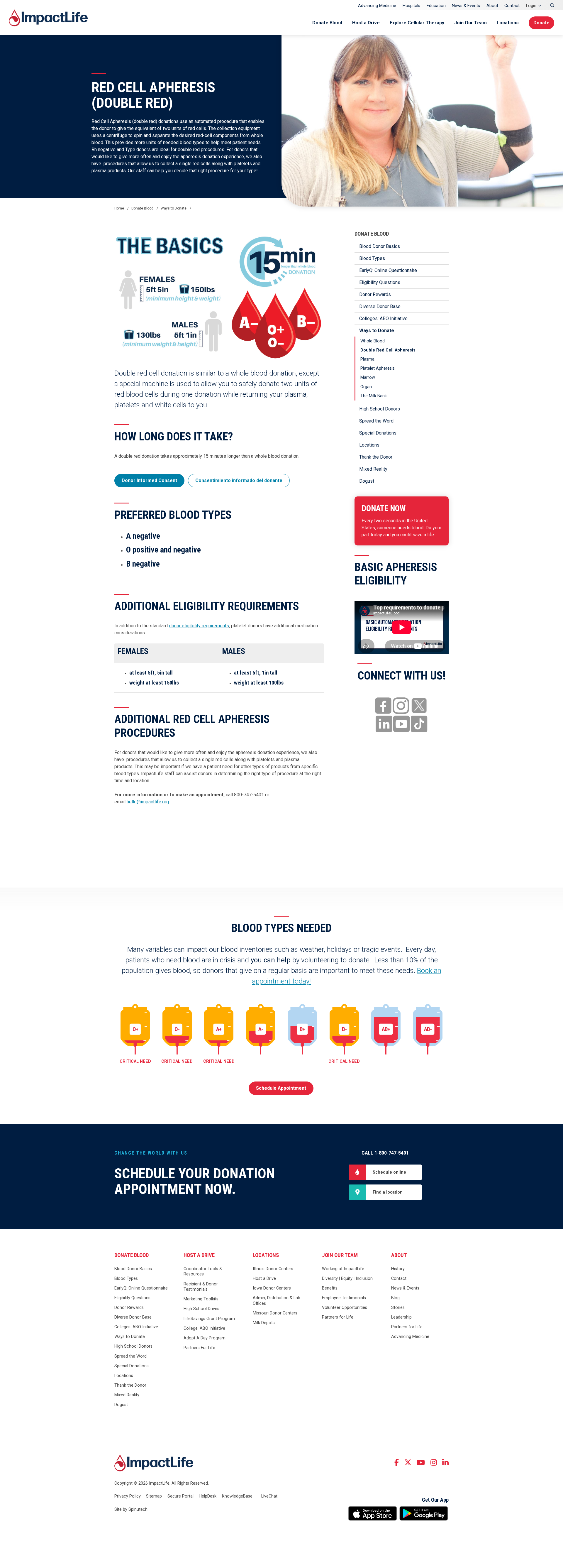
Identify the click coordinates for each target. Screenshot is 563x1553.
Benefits (330, 1288)
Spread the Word (376, 421)
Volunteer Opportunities (344, 1307)
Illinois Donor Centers (273, 1268)
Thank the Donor (375, 457)
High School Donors (379, 409)
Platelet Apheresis (377, 368)
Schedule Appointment (281, 1088)
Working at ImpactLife (343, 1268)
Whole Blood (372, 341)
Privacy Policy (127, 1496)
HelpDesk (207, 1496)
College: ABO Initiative (204, 1328)
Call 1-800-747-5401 (385, 1153)
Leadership (401, 1317)
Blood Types (372, 258)
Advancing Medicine (377, 5)
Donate (541, 23)
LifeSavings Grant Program (209, 1318)
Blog (395, 1297)
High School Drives (201, 1308)
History (398, 1268)
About (492, 5)
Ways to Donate (376, 330)
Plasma (367, 359)
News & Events (466, 5)
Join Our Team (470, 23)
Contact (512, 5)
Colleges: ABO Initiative (383, 318)
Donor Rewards (375, 294)
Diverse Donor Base (380, 306)
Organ (366, 386)
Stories (398, 1307)
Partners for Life (337, 1317)
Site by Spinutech (130, 1509)
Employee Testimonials (344, 1297)
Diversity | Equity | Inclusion (347, 1278)
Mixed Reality (373, 469)
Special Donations (377, 433)
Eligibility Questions (379, 282)
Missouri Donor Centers (275, 1313)
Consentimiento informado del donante (238, 480)
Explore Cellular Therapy (417, 23)
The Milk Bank (373, 395)
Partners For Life (199, 1347)
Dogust (366, 481)
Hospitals (411, 5)
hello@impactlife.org (148, 802)
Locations (508, 23)
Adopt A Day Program (204, 1338)
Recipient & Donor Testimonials (201, 1287)
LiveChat (269, 1496)
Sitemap (154, 1496)
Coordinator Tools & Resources (203, 1271)
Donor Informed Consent (149, 480)
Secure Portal (180, 1496)
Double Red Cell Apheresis (388, 350)
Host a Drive (366, 23)
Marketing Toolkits (201, 1299)
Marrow (367, 377)
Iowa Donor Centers (272, 1288)
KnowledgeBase (237, 1496)
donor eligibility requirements (199, 625)
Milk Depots (264, 1322)
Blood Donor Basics (379, 246)
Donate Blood (327, 23)
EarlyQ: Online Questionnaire (388, 270)
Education (436, 5)
